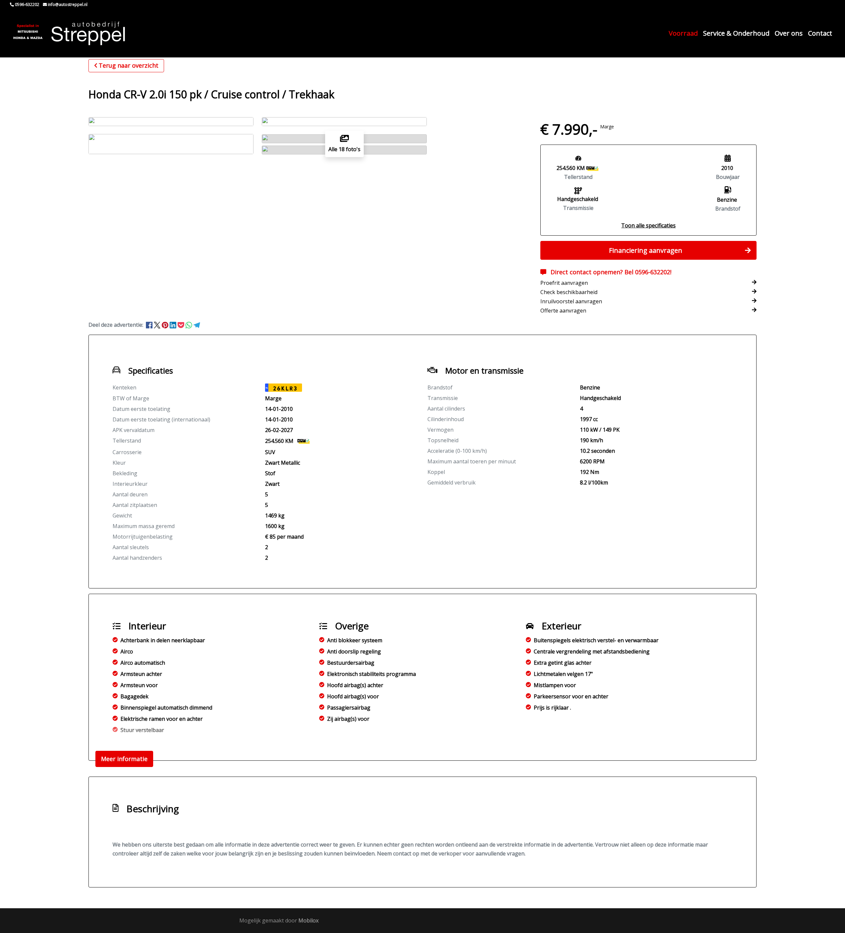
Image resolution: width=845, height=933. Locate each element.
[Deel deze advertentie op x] (157, 324)
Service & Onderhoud (736, 33)
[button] (648, 225)
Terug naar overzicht (128, 65)
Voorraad (683, 33)
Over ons (789, 33)
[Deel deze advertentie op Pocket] (182, 324)
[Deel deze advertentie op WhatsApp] (189, 324)
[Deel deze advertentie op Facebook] (150, 324)
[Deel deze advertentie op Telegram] (196, 324)
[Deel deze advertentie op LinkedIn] (174, 324)
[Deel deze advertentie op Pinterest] (166, 324)
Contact (820, 33)
